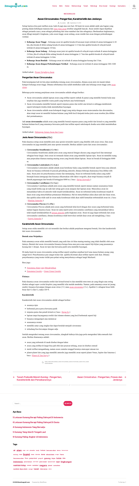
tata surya (43, 469)
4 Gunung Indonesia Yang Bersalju (29, 427)
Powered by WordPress (39, 482)
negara (43, 465)
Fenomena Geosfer (34, 271)
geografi (40, 458)
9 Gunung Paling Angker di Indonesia (30, 437)
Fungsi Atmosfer (34, 218)
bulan (20, 454)
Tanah (85, 6)
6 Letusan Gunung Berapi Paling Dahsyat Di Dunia (36, 422)
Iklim (61, 6)
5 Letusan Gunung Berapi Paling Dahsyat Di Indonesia (38, 417)
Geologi (112, 6)
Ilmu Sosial (103, 6)
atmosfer (32, 450)
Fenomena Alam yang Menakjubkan (41, 268)
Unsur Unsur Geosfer (52, 271)
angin (24, 450)
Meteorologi (76, 6)
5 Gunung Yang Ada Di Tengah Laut (29, 432)
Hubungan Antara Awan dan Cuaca (49, 132)
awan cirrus (82, 361)
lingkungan (66, 462)
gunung (47, 458)
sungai (30, 469)
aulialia (64, 23)
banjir (37, 450)
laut (58, 462)
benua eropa (65, 450)
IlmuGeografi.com (24, 482)
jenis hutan (35, 461)
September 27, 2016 (75, 23)
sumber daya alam (20, 469)
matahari (35, 465)
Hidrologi (93, 6)
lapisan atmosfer (58, 212)
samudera (56, 465)
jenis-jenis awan (60, 29)
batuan (42, 450)
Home (54, 6)
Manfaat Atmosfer (35, 200)
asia (27, 450)
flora (26, 458)
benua (59, 450)
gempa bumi (33, 458)
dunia (43, 454)
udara (50, 469)
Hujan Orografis (83, 179)
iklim (64, 458)
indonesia (18, 462)
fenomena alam (18, 458)
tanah (36, 469)
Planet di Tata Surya (40, 355)
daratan (37, 454)
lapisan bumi (51, 461)
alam (19, 450)
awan (46, 361)
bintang (15, 454)
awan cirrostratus (76, 287)
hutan (58, 458)
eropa (57, 454)
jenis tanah (43, 462)
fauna (62, 454)
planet (50, 465)
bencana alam (51, 450)
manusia (29, 465)
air (14, 450)
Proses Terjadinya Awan (44, 72)
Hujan (53, 458)
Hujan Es (65, 312)
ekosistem (50, 454)
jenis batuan (28, 462)
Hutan (67, 6)
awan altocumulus (53, 361)
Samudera (121, 6)
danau (32, 454)
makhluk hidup (19, 465)
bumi (26, 454)
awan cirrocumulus (63, 361)
